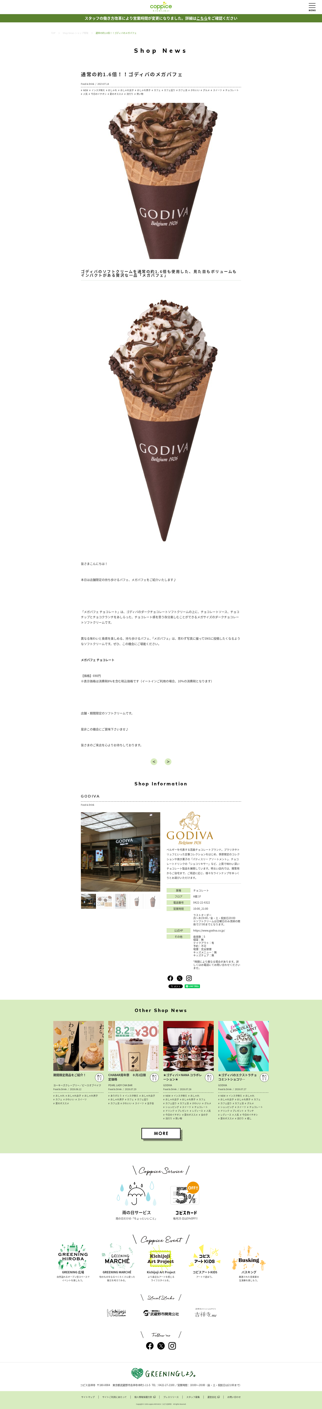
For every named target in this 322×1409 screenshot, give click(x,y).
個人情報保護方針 (143, 1397)
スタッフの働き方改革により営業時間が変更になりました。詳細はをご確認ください (161, 18)
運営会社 (211, 1397)
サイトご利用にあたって (114, 1397)
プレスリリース (171, 1397)
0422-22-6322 (201, 902)
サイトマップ (88, 1397)
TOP (53, 33)
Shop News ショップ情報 (75, 33)
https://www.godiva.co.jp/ (209, 930)
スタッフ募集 (193, 1397)
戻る (154, 761)
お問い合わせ (234, 1397)
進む (168, 761)
